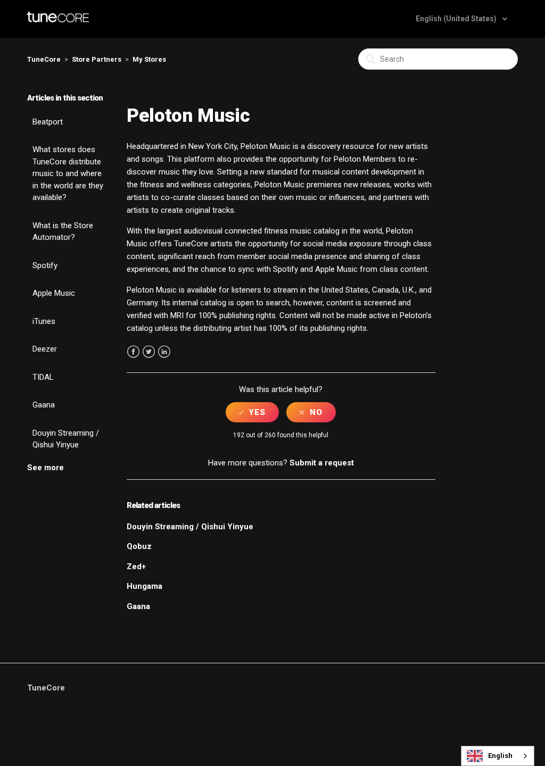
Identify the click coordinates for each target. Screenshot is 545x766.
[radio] (252, 412)
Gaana (43, 405)
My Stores (149, 59)
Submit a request (322, 463)
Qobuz (139, 546)
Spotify (44, 265)
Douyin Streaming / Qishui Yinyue (65, 439)
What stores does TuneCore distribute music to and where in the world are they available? (67, 173)
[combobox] (497, 756)
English (500, 756)
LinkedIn (164, 352)
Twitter (148, 352)
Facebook (133, 352)
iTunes (43, 321)
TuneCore (44, 59)
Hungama (144, 586)
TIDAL (43, 377)
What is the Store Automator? (62, 232)
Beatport (47, 122)
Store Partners (96, 59)
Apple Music (53, 293)
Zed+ (136, 566)
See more (45, 467)
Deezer (44, 349)
